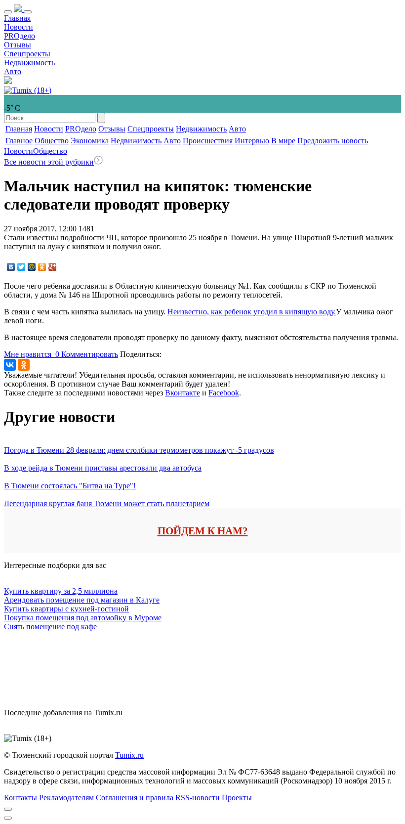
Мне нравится (31, 354)
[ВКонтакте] (11, 266)
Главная (17, 18)
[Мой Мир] (32, 266)
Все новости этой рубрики (49, 162)
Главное (19, 140)
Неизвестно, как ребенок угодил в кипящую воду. (251, 311)
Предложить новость (332, 140)
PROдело (19, 36)
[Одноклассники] (42, 266)
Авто (12, 71)
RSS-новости (197, 797)
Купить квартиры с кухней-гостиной (66, 609)
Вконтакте (182, 393)
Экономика (90, 140)
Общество (52, 140)
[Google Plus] (52, 266)
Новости (18, 27)
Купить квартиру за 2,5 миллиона (61, 591)
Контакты (20, 797)
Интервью (252, 140)
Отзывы (17, 45)
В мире (283, 140)
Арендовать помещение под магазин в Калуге (82, 600)
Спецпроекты (27, 53)
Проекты (237, 797)
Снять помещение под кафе (50, 626)
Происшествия (208, 140)
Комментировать (89, 354)
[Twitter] (21, 266)
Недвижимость (29, 62)
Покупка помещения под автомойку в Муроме (83, 617)
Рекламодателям (66, 797)
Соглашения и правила (134, 797)
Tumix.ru (129, 755)
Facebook (223, 393)
